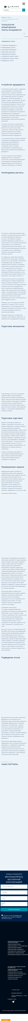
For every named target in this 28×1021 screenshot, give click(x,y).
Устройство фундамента (9, 45)
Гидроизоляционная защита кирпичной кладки (16, 942)
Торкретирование (13, 979)
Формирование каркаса (8, 54)
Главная (3, 17)
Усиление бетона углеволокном (17, 973)
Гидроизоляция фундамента (16, 949)
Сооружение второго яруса (9, 58)
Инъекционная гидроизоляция (16, 951)
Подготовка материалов (9, 49)
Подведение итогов (7, 60)
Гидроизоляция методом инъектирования (15, 970)
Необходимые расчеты (8, 47)
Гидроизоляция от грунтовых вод (17, 946)
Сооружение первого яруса (9, 56)
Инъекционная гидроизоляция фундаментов (16, 967)
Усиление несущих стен (14, 977)
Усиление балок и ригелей (15, 972)
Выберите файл (3, 904)
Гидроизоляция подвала (15, 947)
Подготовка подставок (8, 52)
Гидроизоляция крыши (14, 944)
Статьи (9, 17)
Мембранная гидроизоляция (16, 952)
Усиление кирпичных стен (15, 975)
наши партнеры (9, 764)
